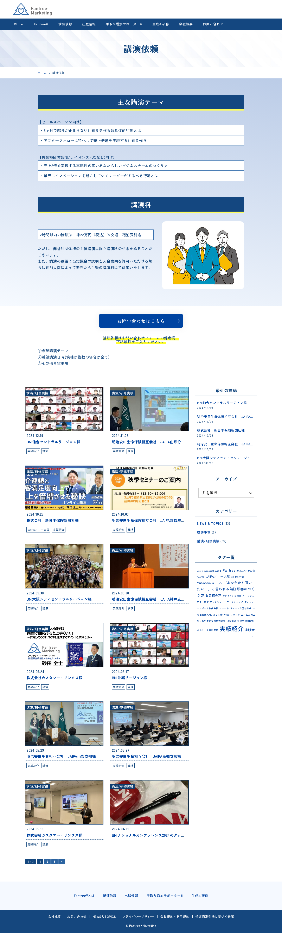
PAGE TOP (276, 929)
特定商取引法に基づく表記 (215, 916)
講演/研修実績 (37, 392)
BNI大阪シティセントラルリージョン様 (59, 599)
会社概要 (186, 24)
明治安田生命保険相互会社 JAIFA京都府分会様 (152, 520)
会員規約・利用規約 (174, 916)
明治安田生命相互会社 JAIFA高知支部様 (146, 756)
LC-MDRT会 (237, 576)
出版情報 (89, 24)
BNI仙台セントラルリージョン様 (54, 441)
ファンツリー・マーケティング (226, 601)
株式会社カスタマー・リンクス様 (54, 677)
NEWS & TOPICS (210, 523)
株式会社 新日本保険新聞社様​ (53, 520)
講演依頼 (65, 24)
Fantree (229, 570)
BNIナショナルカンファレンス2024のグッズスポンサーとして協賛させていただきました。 (187, 835)
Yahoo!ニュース (209, 582)
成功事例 (204, 532)
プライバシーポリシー (138, 916)
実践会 (250, 629)
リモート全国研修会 (241, 608)
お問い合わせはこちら (141, 320)
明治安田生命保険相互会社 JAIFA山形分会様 (150, 441)
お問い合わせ (213, 24)
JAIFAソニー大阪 (38, 530)
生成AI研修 (160, 24)
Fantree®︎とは (84, 895)
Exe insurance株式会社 (209, 570)
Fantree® (41, 24)
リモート (224, 608)
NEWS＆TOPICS (104, 916)
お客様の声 (213, 595)
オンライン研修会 (232, 595)
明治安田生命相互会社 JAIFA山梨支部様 (61, 756)
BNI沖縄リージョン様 (129, 677)
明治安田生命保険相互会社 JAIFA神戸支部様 (150, 599)
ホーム (19, 24)
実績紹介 (33, 451)
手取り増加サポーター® (124, 24)
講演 (45, 451)
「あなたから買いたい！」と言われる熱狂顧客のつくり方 (226, 589)
